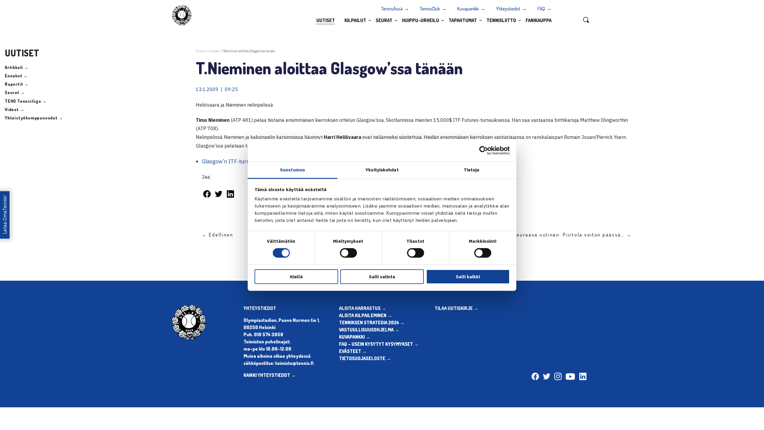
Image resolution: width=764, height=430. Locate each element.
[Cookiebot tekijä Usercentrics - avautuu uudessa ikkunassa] (484, 150)
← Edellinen (217, 235)
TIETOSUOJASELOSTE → (365, 358)
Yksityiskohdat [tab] (381, 170)
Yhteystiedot (508, 9)
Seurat (384, 20)
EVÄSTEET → (353, 351)
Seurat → (15, 92)
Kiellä (296, 277)
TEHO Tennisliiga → (26, 101)
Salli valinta (382, 277)
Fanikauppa (539, 20)
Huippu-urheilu (420, 20)
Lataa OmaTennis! (5, 215)
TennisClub (430, 9)
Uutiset (325, 20)
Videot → (14, 109)
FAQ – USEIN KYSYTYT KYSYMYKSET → (379, 344)
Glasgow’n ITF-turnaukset (234, 161)
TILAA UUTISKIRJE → (456, 308)
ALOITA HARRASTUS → (362, 308)
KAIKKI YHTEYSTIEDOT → (270, 375)
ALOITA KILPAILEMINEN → (365, 315)
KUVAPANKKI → (354, 337)
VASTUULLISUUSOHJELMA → (369, 330)
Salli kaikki (468, 277)
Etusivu (201, 51)
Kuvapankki (468, 9)
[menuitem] (326, 20)
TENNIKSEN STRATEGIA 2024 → (372, 322)
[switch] (348, 253)
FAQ (541, 9)
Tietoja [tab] (472, 170)
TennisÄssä (392, 9)
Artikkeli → (17, 67)
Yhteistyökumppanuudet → (34, 117)
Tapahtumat (463, 20)
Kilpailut (355, 20)
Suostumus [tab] (292, 170)
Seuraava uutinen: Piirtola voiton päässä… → (572, 235)
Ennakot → (16, 75)
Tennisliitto (501, 20)
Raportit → (17, 84)
